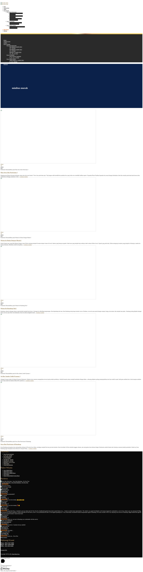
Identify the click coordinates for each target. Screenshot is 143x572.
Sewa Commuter (10, 21)
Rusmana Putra (4, 491)
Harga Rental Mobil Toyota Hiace (12, 475)
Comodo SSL (4, 550)
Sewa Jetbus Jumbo (11, 25)
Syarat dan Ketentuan (8, 465)
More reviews (4, 537)
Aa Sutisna (3, 497)
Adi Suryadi (3, 502)
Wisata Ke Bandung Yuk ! (9, 308)
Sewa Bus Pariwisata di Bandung (11, 444)
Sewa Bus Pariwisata (11, 12)
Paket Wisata (6, 29)
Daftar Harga (6, 463)
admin (2, 167)
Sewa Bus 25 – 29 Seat (8, 459)
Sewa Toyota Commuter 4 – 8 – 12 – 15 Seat (16, 23)
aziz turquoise (4, 516)
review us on (4, 488)
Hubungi (5, 30)
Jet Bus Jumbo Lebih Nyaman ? (10, 376)
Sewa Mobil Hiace (8, 470)
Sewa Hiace (6, 474)
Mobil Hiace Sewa (8, 471)
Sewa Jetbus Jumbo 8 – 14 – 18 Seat (8, 457)
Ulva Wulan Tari (4, 533)
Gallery (5, 9)
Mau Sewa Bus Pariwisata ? (9, 172)
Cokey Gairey (4, 508)
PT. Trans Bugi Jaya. (15, 554)
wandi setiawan (4, 527)
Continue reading (24, 176)
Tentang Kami (6, 8)
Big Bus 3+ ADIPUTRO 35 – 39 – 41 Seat (16, 19)
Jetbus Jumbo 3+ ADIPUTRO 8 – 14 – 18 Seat (17, 27)
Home (5, 6)
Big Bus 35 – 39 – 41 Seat (9, 462)
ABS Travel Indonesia (6, 522)
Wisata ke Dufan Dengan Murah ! (11, 240)
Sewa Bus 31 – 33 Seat (8, 460)
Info (2, 168)
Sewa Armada (6, 10)
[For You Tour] (4, 2)
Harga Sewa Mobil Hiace (10, 473)
